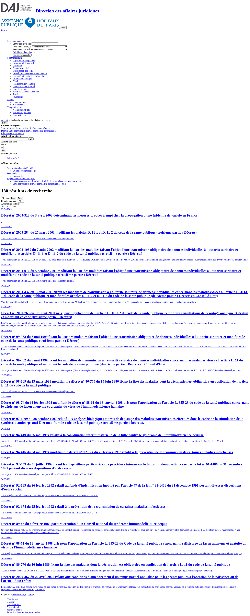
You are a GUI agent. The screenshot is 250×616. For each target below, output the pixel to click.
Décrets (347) (13, 158)
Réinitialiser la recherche (24, 52)
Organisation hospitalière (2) (20, 168)
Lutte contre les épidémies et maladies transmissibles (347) (39, 184)
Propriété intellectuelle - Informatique (30, 76)
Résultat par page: (9, 201)
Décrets (4, 131)
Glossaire (11, 602)
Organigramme (19, 102)
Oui (6, 206)
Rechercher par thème (23, 49)
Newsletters (12, 599)
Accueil (4, 120)
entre (3, 144)
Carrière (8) (18, 176)
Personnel (17, 65)
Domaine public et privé (24, 86)
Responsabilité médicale (24, 63)
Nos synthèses (19, 115)
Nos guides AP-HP (21, 110)
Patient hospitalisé (21, 68)
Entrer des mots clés (22, 44)
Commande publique (22, 78)
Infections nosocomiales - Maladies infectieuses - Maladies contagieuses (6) (47, 181)
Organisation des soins (23, 71)
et (2, 147)
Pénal (15, 81)
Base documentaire (15, 41)
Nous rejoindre (14, 607)
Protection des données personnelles (23, 612)
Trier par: (5, 198)
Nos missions (19, 104)
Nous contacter (14, 604)
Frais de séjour (19, 89)
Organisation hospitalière (24, 60)
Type (20, 198)
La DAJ (10, 99)
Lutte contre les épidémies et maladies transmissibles (32, 131)
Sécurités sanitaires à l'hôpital (26, 91)
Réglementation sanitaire (24, 84)
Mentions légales (14, 609)
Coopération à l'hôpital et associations (30, 73)
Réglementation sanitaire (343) (21, 178)
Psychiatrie (18, 97)
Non (14, 206)
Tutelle (16, 94)
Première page (19, 594)
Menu (63, 27)
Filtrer (4, 123)
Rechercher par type (22, 46)
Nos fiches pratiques (22, 112)
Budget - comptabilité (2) (24, 171)
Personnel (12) (13, 173)
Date (13, 198)
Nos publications (14, 107)
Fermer (4, 30)
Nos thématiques (14, 58)
